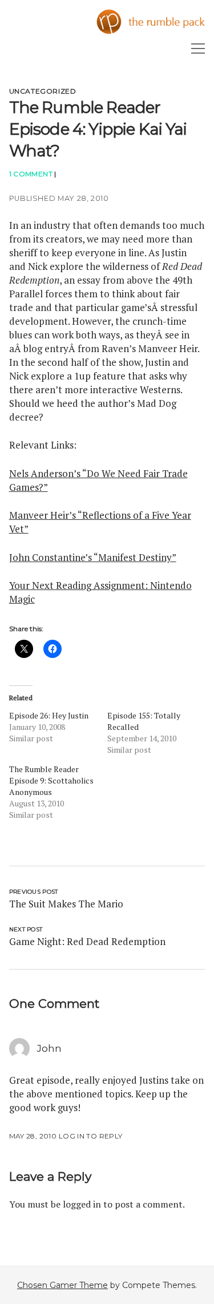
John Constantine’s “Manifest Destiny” (92, 557)
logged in (82, 1204)
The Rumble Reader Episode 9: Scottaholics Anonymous (51, 780)
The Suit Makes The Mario (66, 903)
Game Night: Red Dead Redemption (87, 941)
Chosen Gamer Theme (62, 1285)
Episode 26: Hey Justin (48, 715)
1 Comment (31, 173)
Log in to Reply (90, 1136)
